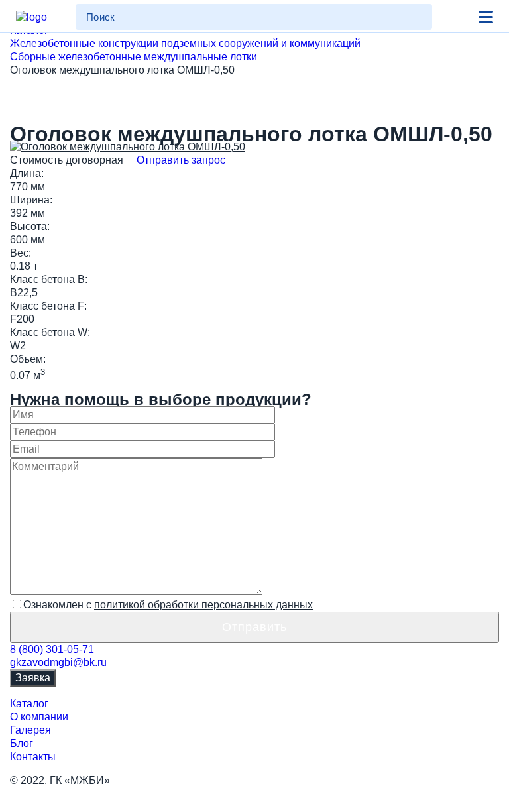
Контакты (33, 756)
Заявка (32, 677)
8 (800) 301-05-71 (52, 649)
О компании (39, 716)
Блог (21, 743)
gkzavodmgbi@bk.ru (58, 662)
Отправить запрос (179, 160)
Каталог (29, 703)
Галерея (30, 730)
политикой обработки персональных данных (203, 604)
